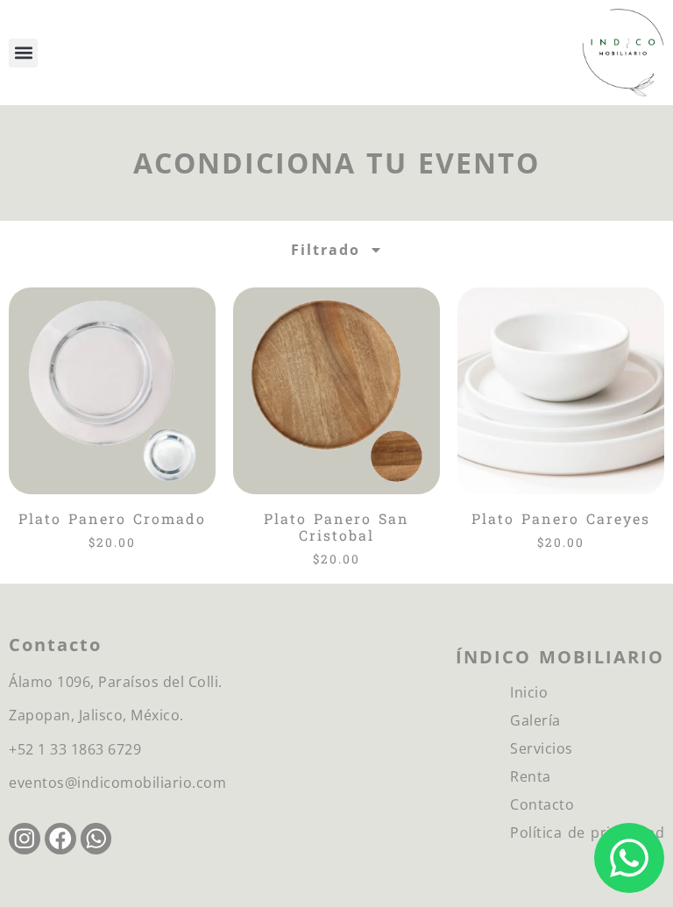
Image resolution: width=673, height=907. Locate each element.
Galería (535, 720)
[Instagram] (24, 838)
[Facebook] (60, 838)
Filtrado (325, 249)
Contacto (542, 804)
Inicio (529, 692)
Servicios (541, 748)
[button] (23, 53)
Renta (530, 776)
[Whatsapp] (96, 838)
